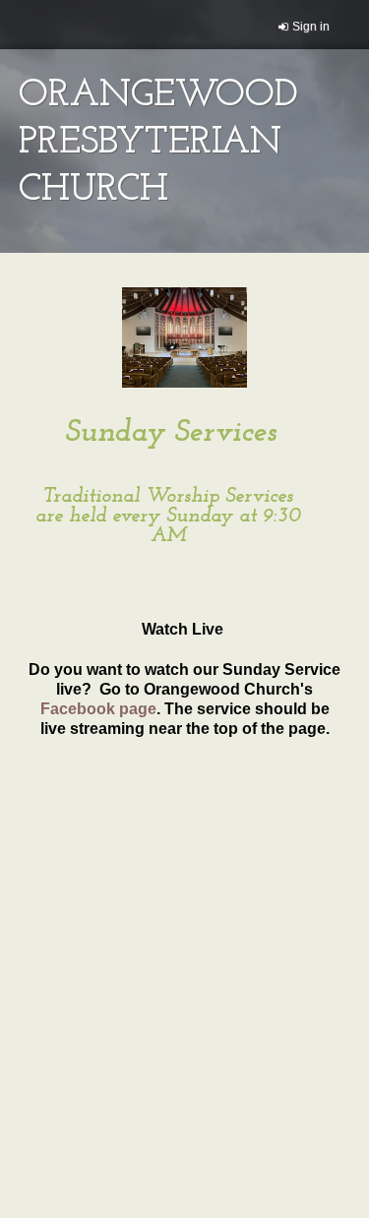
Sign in (311, 26)
